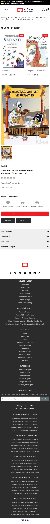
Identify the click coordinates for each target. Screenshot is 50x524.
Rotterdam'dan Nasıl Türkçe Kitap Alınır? (25, 445)
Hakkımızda (25, 336)
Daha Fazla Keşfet (8, 247)
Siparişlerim (25, 285)
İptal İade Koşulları (25, 357)
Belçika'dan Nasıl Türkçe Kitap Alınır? (25, 502)
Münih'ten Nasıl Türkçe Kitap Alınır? (25, 424)
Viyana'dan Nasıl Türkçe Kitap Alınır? (25, 484)
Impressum (25, 348)
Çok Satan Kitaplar (25, 297)
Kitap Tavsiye (25, 300)
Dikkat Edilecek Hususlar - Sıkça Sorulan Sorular (25, 321)
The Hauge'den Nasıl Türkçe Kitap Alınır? (25, 451)
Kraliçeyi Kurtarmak (35, 71)
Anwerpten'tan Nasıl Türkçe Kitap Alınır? (25, 514)
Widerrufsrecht (25, 312)
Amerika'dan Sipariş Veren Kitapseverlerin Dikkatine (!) (25, 324)
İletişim (25, 360)
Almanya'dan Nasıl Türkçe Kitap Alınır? (25, 418)
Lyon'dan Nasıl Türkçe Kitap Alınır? (25, 469)
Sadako (6, 71)
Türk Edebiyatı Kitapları (25, 385)
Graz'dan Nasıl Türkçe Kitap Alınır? (25, 493)
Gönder (44, 399)
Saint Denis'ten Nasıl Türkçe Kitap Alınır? (25, 472)
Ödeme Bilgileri (25, 345)
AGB (25, 339)
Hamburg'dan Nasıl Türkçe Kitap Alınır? (25, 427)
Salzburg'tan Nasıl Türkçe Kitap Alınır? (25, 487)
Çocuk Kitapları (25, 379)
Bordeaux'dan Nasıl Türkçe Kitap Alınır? (25, 466)
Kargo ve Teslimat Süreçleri (25, 318)
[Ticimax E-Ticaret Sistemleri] (25, 520)
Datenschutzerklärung (25, 342)
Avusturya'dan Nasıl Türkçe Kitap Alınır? (25, 481)
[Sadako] (13, 51)
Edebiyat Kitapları (25, 369)
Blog (25, 333)
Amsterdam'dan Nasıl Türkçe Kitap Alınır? (25, 442)
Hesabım (25, 291)
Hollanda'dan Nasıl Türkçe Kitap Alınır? (25, 439)
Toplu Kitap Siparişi (25, 303)
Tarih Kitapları (25, 376)
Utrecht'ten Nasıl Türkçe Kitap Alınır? (25, 448)
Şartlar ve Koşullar (25, 354)
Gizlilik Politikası (25, 351)
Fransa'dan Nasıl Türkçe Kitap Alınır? (25, 460)
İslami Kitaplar (25, 373)
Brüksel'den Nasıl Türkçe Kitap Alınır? (25, 505)
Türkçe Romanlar (25, 382)
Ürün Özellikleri (6, 231)
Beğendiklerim (25, 294)
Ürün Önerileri (6, 241)
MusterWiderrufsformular (25, 315)
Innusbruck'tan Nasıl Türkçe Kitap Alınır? (25, 490)
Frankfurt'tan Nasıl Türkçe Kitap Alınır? (25, 430)
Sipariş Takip (25, 288)
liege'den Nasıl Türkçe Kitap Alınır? (25, 508)
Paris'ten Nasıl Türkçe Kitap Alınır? (25, 463)
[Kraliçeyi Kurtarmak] (37, 51)
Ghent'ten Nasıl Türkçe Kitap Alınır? (25, 511)
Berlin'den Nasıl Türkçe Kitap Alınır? (25, 421)
